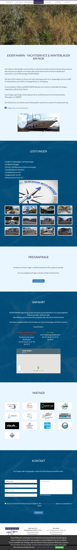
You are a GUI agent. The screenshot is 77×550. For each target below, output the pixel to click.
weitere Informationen (45, 547)
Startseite (9, 2)
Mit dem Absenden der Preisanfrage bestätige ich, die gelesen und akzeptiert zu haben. (39, 505)
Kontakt (67, 2)
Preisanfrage (28, 2)
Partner (58, 2)
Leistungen (19, 2)
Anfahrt (48, 2)
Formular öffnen (38, 281)
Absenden (38, 512)
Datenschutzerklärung (48, 503)
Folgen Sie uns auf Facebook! (17, 108)
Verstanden (59, 547)
